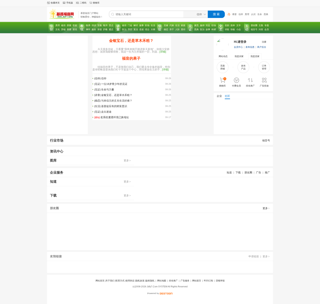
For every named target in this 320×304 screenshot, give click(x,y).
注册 (264, 42)
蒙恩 (196, 25)
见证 (97, 83)
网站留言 (196, 280)
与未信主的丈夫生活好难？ (116, 100)
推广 (267, 172)
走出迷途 (106, 111)
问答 (261, 29)
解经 (136, 25)
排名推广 (173, 280)
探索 (69, 25)
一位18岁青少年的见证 (114, 83)
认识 (253, 14)
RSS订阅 (208, 280)
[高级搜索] (227, 14)
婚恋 (166, 29)
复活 (136, 29)
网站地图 (161, 280)
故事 (208, 29)
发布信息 (250, 47)
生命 (259, 14)
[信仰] (51, 27)
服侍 (202, 25)
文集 (261, 25)
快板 (233, 29)
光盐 (208, 25)
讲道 (99, 29)
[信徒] (159, 27)
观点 (111, 29)
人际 (177, 29)
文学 (238, 25)
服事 (141, 25)
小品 (238, 29)
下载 (238, 172)
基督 (234, 14)
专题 (266, 25)
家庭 (183, 25)
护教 (105, 29)
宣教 (99, 25)
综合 (147, 29)
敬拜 (105, 25)
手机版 (69, 2)
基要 (69, 29)
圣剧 (227, 25)
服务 (94, 29)
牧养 (88, 25)
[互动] (246, 27)
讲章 (97, 95)
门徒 (130, 25)
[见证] (190, 27)
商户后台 (261, 47)
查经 (183, 29)
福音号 (254, 29)
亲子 (171, 29)
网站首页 (100, 280)
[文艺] (221, 27)
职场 (147, 25)
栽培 (63, 25)
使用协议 (130, 280)
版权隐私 (150, 280)
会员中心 (238, 47)
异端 (63, 29)
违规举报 (220, 280)
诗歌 (227, 29)
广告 (258, 172)
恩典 (266, 14)
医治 (124, 29)
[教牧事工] (82, 27)
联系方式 (120, 280)
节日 (130, 29)
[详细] (162, 51)
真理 (247, 14)
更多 (127, 160)
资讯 (75, 29)
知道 (229, 172)
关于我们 (110, 280)
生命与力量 (107, 89)
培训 (94, 25)
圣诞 (141, 29)
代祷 (171, 25)
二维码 (83, 2)
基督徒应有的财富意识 (114, 106)
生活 (153, 25)
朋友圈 (254, 25)
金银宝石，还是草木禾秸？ (131, 41)
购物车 (96, 2)
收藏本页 (55, 2)
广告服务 (185, 280)
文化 (57, 29)
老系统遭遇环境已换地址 (114, 117)
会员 (266, 29)
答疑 (75, 25)
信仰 (241, 14)
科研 (213, 29)
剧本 (233, 25)
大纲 (153, 29)
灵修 (166, 25)
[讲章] (118, 27)
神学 (88, 29)
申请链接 (254, 256)
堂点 (111, 25)
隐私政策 (140, 280)
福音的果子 (131, 58)
